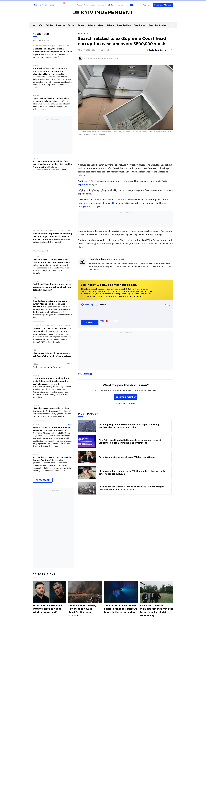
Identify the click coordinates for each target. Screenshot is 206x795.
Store (113, 5)
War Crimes (139, 25)
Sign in (134, 403)
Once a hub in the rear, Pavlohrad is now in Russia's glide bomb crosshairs (82, 610)
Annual (103, 305)
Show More (43, 480)
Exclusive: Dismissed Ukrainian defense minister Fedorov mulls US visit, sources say (156, 610)
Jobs (93, 5)
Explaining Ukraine (157, 25)
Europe (81, 25)
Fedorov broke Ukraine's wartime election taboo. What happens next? (47, 608)
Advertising (101, 5)
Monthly (89, 305)
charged (82, 206)
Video (100, 25)
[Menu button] (34, 25)
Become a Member (163, 5)
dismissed (108, 203)
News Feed (83, 34)
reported (82, 184)
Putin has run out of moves (47, 367)
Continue (90, 322)
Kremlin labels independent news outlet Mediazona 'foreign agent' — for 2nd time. (51, 304)
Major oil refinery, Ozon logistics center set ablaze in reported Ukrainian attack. (50, 71)
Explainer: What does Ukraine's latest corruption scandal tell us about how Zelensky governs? (52, 287)
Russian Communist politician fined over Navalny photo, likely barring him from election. (52, 164)
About (79, 5)
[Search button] (171, 25)
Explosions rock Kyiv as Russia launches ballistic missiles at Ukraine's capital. (52, 52)
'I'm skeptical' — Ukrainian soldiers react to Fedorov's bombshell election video (120, 608)
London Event (123, 5)
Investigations (124, 25)
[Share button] (171, 50)
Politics (49, 25)
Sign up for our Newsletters (48, 5)
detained (131, 199)
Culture (110, 25)
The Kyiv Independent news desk (102, 58)
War (41, 25)
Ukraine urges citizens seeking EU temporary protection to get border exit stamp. (52, 262)
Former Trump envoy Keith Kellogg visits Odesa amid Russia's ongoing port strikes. (51, 381)
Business (60, 25)
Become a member (126, 397)
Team (86, 5)
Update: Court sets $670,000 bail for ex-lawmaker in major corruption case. (52, 331)
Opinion (91, 25)
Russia (71, 25)
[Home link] (103, 12)
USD (166, 305)
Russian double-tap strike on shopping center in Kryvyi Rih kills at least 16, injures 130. (52, 236)
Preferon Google (157, 50)
